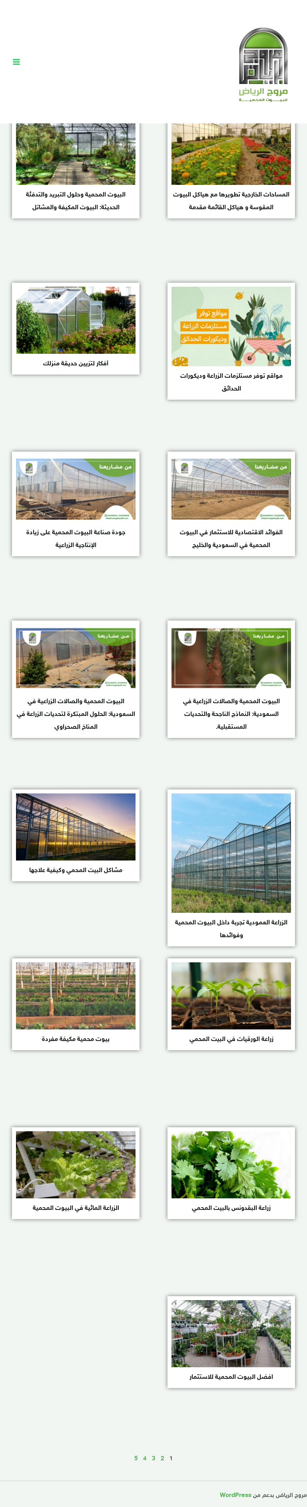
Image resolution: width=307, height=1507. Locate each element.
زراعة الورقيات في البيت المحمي (231, 1039)
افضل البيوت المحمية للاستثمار (231, 1377)
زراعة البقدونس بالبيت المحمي (231, 1208)
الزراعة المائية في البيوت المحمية (76, 1208)
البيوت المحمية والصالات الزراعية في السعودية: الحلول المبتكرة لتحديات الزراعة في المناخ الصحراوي (76, 714)
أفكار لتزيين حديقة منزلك (75, 364)
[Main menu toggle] (16, 62)
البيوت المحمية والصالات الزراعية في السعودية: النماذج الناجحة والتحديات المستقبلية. (231, 714)
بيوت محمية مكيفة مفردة (76, 1039)
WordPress (235, 1495)
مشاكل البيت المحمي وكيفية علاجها (75, 870)
